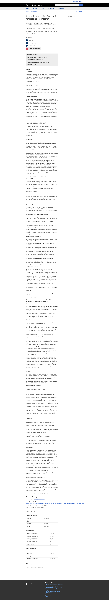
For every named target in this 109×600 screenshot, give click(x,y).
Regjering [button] (60, 8)
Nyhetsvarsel (48, 595)
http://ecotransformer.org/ (39, 499)
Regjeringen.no (37, 5)
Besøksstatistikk (49, 593)
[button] (34, 11)
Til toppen (42, 578)
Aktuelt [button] (43, 8)
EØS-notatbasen (70, 16)
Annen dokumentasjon (32, 574)
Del (77, 11)
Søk (81, 5)
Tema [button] (27, 8)
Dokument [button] (35, 8)
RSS (47, 596)
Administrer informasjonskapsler (52, 588)
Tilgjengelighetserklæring (51, 590)
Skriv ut (81, 11)
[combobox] (67, 5)
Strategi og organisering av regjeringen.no (54, 584)
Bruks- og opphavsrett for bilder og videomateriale (53, 592)
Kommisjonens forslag (32, 572)
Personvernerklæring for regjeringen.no (54, 587)
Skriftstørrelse (75, 1)
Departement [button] (51, 8)
